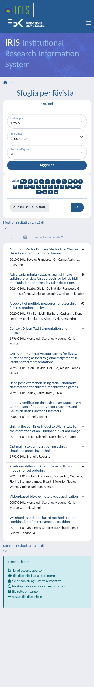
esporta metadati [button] (47, 237)
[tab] (13, 237)
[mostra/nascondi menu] (88, 23)
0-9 (23, 181)
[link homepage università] (28, 23)
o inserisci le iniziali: (29, 207)
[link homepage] (18, 10)
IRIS (12, 82)
